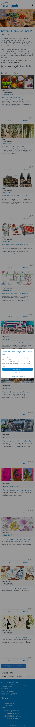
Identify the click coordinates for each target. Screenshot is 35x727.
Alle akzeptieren (17, 369)
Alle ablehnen (17, 372)
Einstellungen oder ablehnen (17, 376)
